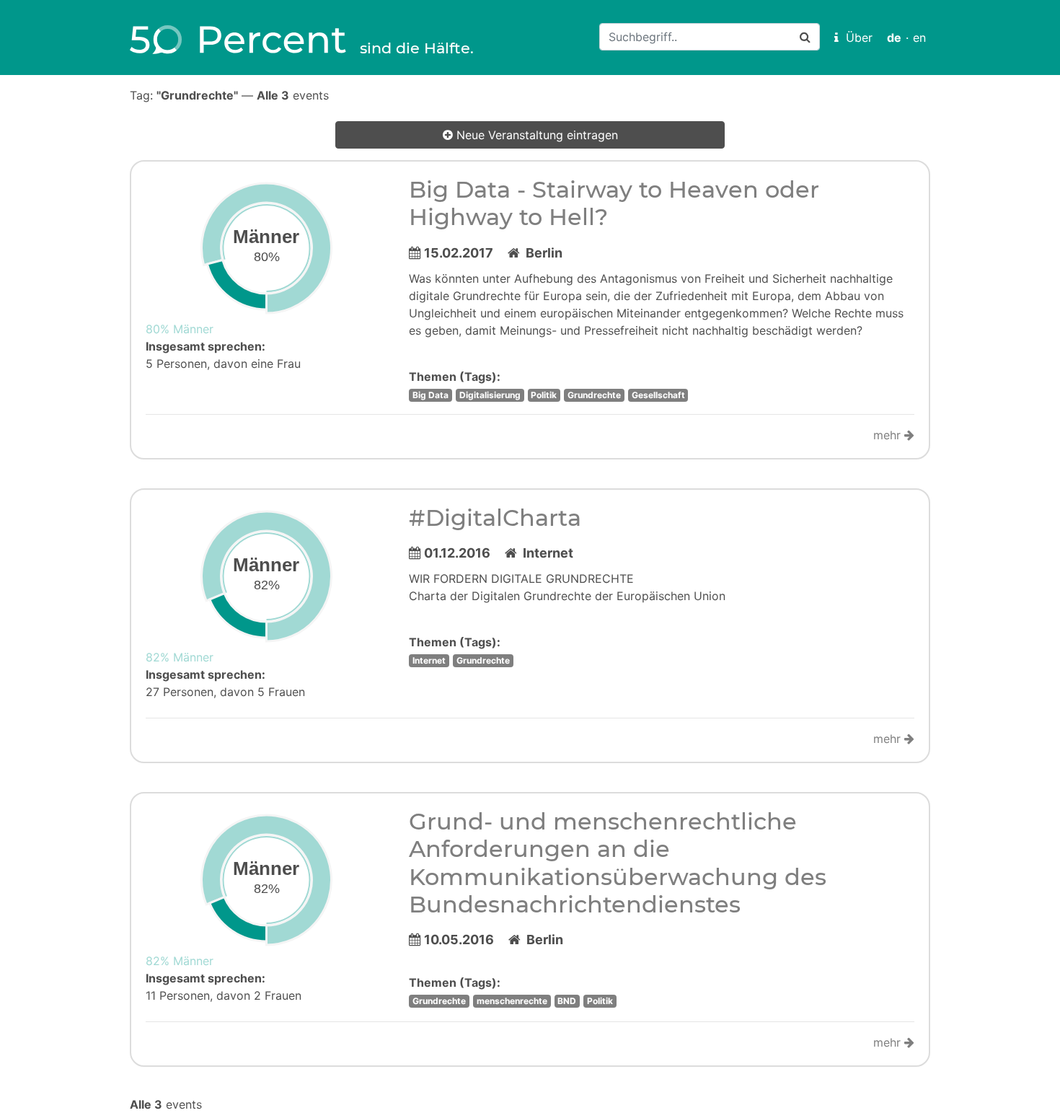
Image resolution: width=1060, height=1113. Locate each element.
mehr (888, 435)
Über (856, 37)
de (894, 37)
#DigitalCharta (495, 517)
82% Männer (179, 657)
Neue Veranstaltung (535, 135)
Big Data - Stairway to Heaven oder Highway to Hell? (614, 203)
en (919, 37)
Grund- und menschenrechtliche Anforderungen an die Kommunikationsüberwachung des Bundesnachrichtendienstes (617, 862)
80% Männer (179, 329)
